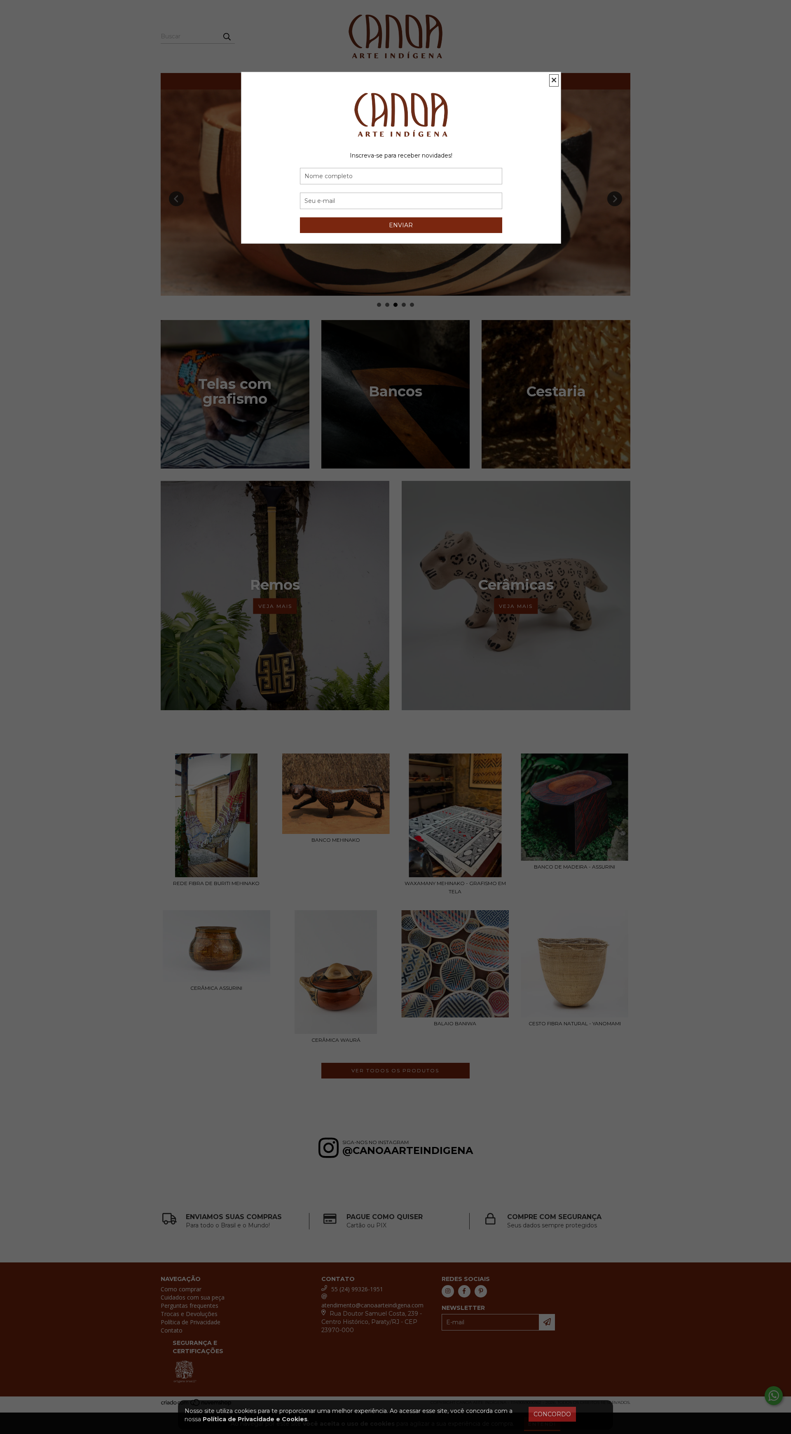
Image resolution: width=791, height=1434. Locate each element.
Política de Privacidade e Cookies (255, 1419)
